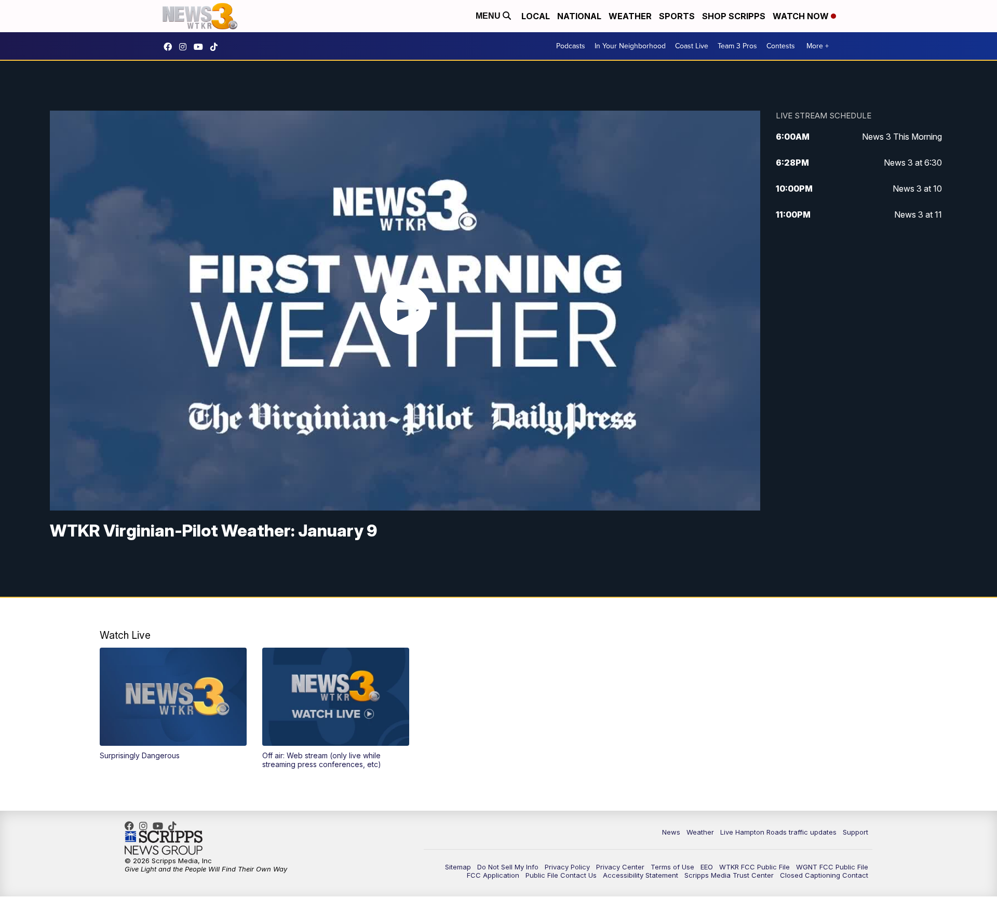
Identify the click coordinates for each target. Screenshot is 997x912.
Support (855, 832)
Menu (489, 15)
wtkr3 (185, 47)
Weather (630, 16)
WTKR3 (170, 47)
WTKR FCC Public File (754, 867)
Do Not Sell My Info (507, 867)
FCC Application (493, 875)
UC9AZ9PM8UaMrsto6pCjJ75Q (201, 47)
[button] (173, 704)
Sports (677, 16)
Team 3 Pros (737, 46)
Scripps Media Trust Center (729, 875)
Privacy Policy (567, 867)
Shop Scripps (733, 16)
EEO (706, 867)
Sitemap (458, 867)
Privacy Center (620, 867)
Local (535, 16)
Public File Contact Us (561, 875)
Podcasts (570, 46)
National (579, 16)
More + (817, 46)
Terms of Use (672, 867)
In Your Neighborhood (630, 46)
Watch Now (802, 16)
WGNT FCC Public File (832, 867)
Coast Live (691, 46)
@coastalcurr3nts (216, 47)
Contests (780, 46)
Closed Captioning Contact (824, 875)
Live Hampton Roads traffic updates (778, 832)
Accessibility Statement (640, 875)
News (671, 832)
